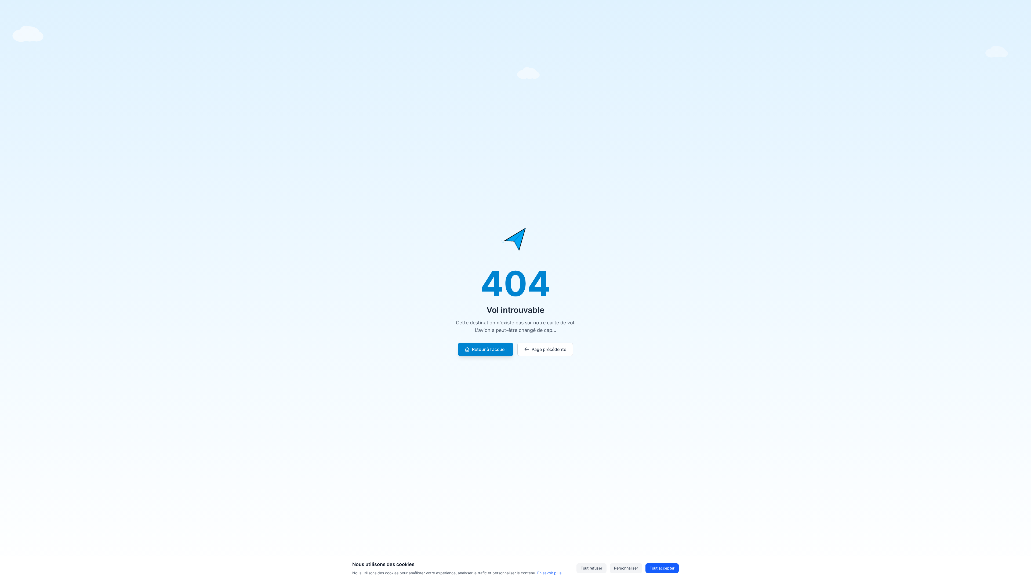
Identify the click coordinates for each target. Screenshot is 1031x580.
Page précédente (549, 349)
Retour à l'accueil (489, 349)
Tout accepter (662, 568)
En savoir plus (549, 573)
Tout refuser (591, 568)
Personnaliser (626, 568)
